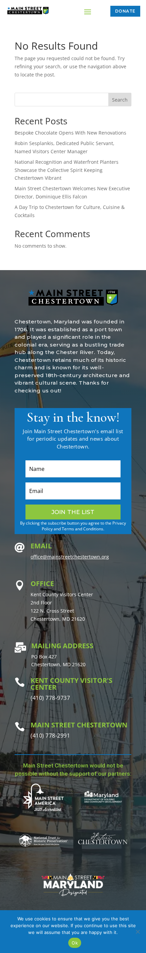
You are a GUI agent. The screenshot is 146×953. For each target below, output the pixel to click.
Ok (75, 943)
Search (120, 99)
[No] (137, 931)
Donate (125, 11)
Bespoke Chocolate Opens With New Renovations (70, 132)
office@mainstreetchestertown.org (70, 556)
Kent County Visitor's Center (71, 684)
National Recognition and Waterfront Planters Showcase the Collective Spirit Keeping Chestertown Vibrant (66, 170)
